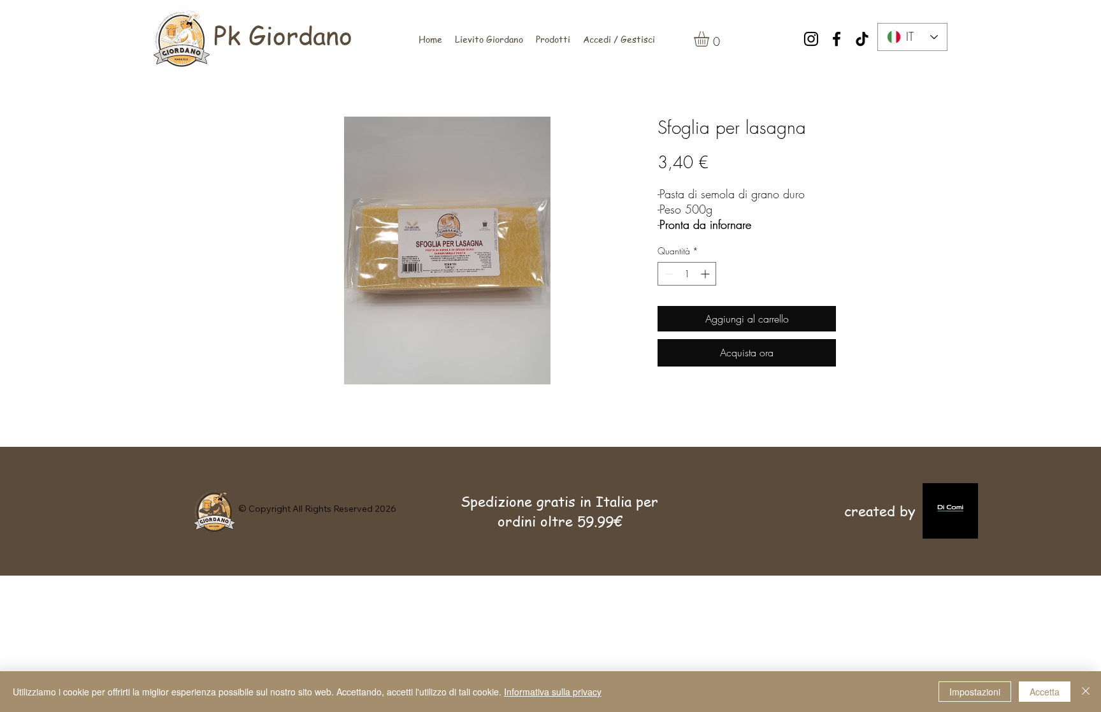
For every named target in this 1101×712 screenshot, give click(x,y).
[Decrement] (667, 274)
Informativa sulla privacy (552, 691)
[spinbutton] (686, 274)
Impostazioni (974, 691)
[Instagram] (811, 38)
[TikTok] (862, 38)
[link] (710, 39)
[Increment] (706, 274)
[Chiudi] (1085, 691)
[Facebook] (836, 38)
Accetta (1045, 691)
